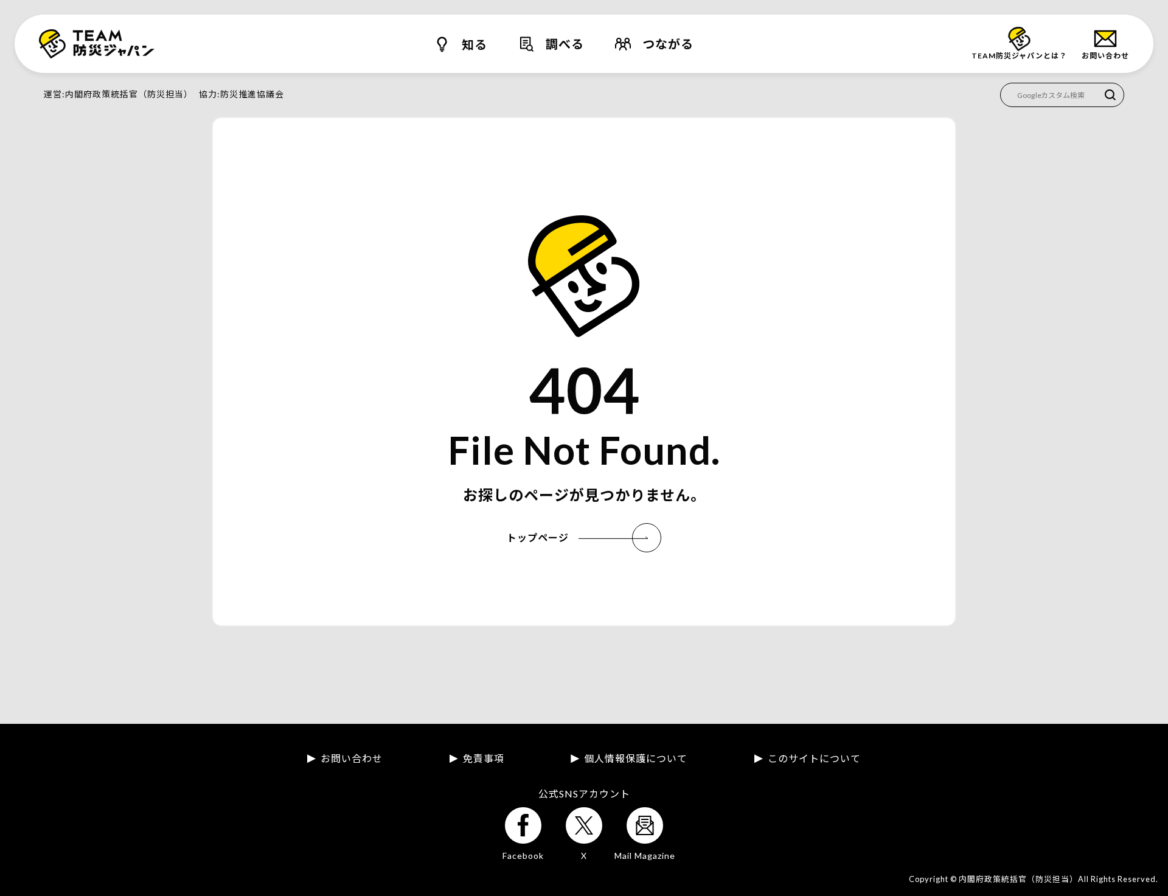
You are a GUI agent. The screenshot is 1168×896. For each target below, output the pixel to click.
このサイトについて (814, 758)
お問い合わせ (352, 758)
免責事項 (483, 758)
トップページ (538, 537)
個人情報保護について (635, 758)
